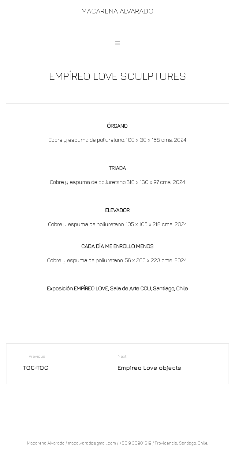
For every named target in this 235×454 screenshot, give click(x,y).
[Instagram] (111, 28)
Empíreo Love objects (149, 367)
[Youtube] (123, 28)
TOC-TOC (35, 367)
